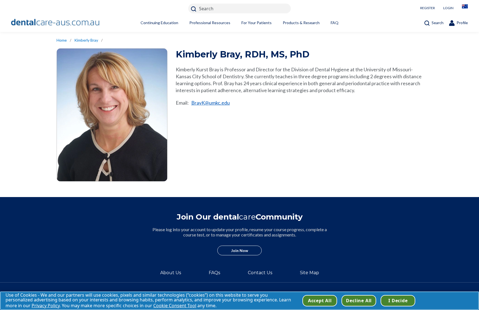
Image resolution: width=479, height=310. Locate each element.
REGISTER (427, 8)
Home (62, 40)
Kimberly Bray (86, 40)
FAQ (334, 22)
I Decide (397, 301)
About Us (170, 272)
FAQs (214, 272)
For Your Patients (256, 22)
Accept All (320, 301)
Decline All (359, 301)
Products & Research (301, 22)
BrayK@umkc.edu (210, 103)
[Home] (55, 22)
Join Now (239, 250)
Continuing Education (159, 22)
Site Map (309, 272)
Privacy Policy (46, 306)
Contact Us (260, 272)
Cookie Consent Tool (174, 306)
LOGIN (448, 8)
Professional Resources (209, 22)
